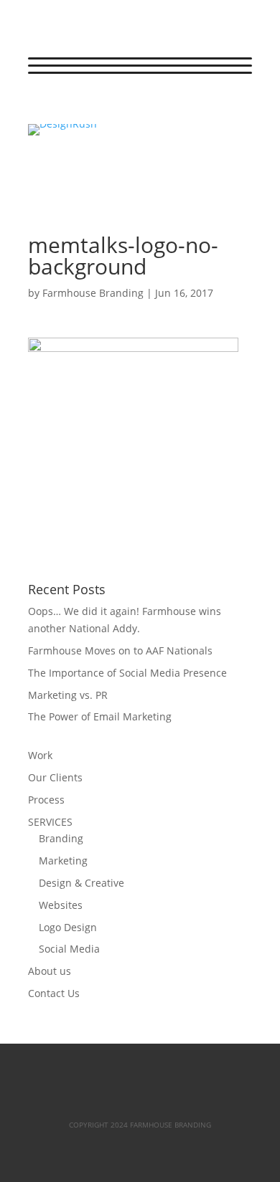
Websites (61, 905)
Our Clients (55, 777)
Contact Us (54, 993)
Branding (61, 838)
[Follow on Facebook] (39, 106)
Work (40, 755)
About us (49, 971)
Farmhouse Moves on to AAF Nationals (120, 650)
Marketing (63, 860)
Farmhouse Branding (93, 293)
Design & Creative (81, 883)
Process (46, 799)
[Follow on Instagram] (96, 106)
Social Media (69, 948)
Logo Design (68, 927)
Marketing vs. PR (68, 695)
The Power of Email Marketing (100, 716)
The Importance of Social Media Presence (127, 673)
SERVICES (50, 822)
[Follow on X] (68, 106)
